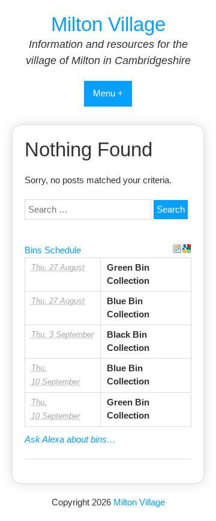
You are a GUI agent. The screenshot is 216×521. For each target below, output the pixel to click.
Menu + (108, 93)
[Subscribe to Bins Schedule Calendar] (177, 248)
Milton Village (108, 24)
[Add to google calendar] (186, 248)
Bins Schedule (53, 250)
